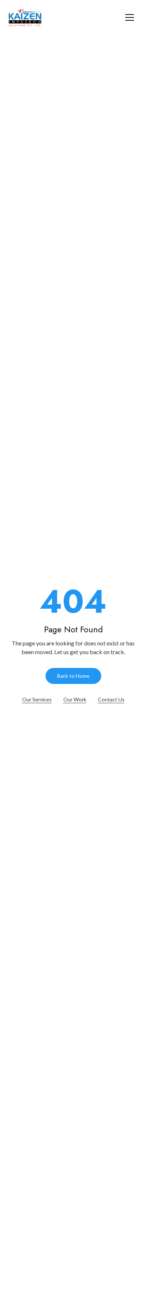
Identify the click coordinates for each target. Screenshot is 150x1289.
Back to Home (73, 676)
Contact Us (111, 699)
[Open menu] (130, 17)
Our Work (74, 699)
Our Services (37, 699)
